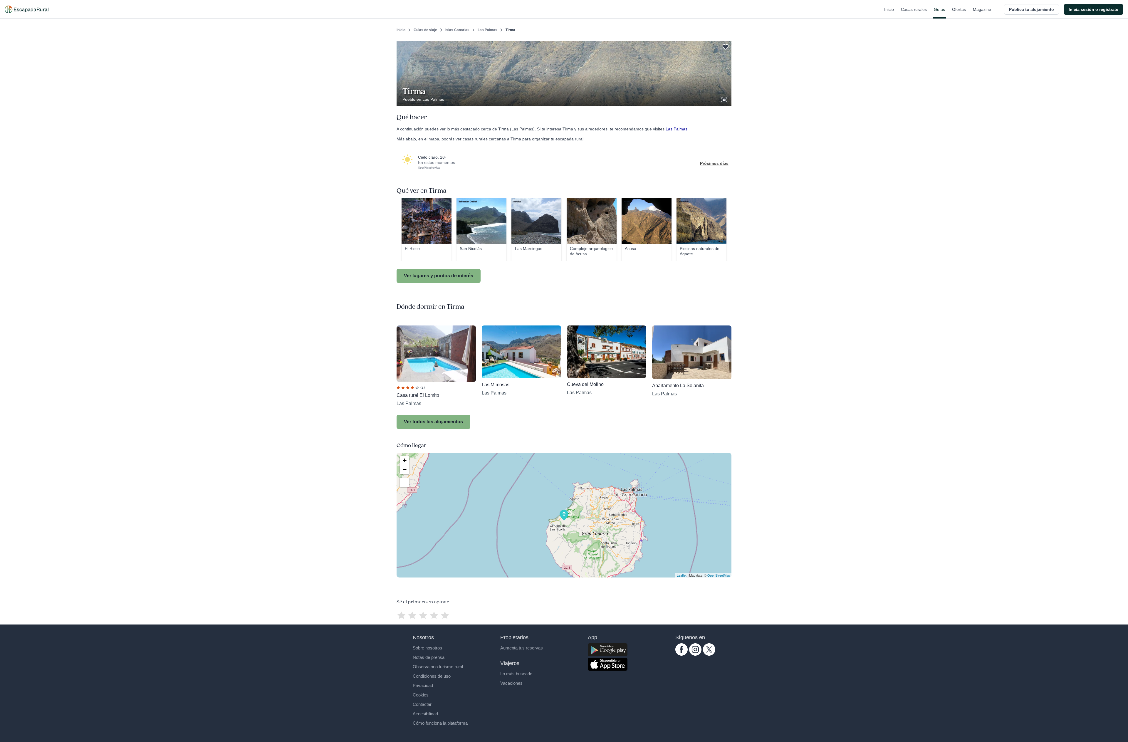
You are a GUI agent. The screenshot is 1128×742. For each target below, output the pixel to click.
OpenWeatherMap (429, 167)
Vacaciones (511, 683)
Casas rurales (914, 9)
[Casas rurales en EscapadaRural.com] (26, 9)
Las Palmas (487, 30)
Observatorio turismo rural (438, 666)
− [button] (405, 469)
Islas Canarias (457, 30)
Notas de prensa (428, 657)
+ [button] (405, 460)
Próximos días (714, 163)
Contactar (422, 704)
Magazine (982, 9)
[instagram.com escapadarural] (695, 654)
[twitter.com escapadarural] (709, 654)
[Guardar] (725, 46)
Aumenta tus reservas (521, 647)
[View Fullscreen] (404, 482)
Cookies (421, 694)
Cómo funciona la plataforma (440, 723)
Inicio (889, 9)
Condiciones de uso (432, 676)
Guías (939, 9)
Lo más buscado (516, 673)
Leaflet (681, 575)
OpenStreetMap (718, 575)
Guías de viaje (425, 30)
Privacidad (423, 685)
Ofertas (959, 9)
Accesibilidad (425, 713)
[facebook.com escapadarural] (681, 654)
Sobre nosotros (427, 647)
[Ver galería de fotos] (724, 99)
